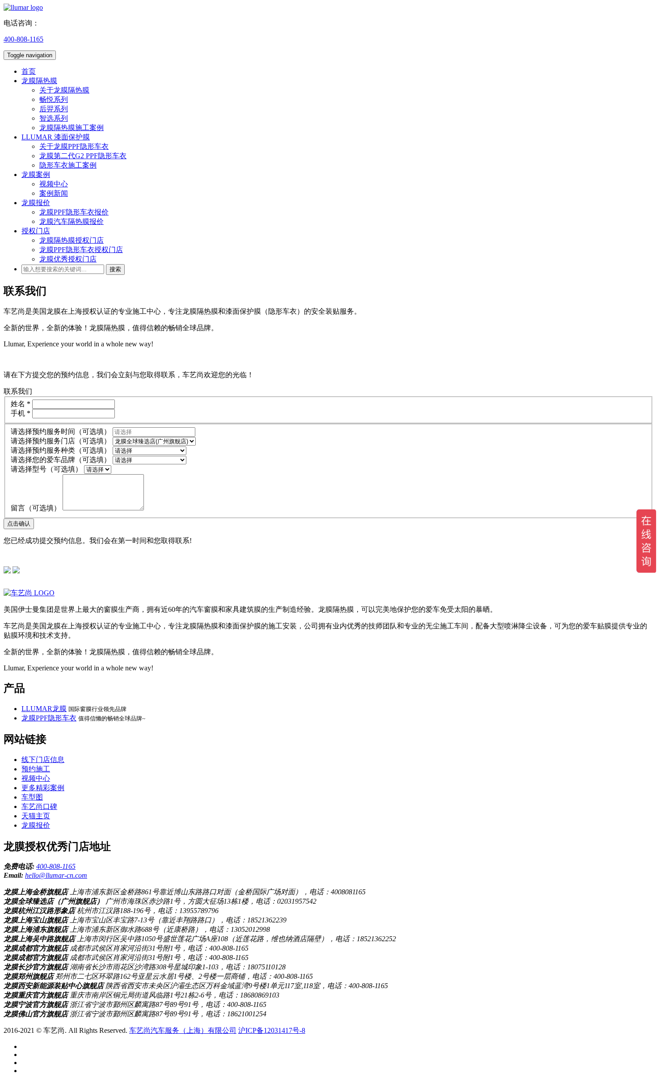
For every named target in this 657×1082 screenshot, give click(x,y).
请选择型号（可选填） (46, 469)
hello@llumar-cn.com (56, 875)
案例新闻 (53, 193)
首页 (28, 71)
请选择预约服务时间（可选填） (61, 431)
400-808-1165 (23, 39)
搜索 (115, 269)
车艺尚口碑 (39, 806)
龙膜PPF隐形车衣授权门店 (81, 249)
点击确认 (18, 523)
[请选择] (97, 469)
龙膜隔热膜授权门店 (71, 240)
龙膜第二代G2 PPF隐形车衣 (82, 156)
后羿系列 (53, 109)
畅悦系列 (53, 99)
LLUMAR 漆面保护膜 (55, 137)
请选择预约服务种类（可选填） (61, 450)
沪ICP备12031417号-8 (271, 1030)
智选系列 (53, 118)
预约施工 (35, 769)
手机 (20, 413)
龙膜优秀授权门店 (68, 259)
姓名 (20, 404)
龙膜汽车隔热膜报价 (71, 221)
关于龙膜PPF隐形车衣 (74, 146)
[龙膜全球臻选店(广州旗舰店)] (154, 441)
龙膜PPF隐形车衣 (48, 718)
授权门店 (35, 231)
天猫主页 (35, 816)
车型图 (32, 797)
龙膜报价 (35, 202)
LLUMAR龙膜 (44, 708)
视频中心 (53, 184)
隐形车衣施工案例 (68, 165)
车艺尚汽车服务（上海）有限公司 (182, 1030)
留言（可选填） (36, 508)
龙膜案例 (35, 174)
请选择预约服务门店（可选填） (61, 441)
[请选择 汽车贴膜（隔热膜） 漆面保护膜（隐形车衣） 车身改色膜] (149, 450)
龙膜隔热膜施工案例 (71, 127)
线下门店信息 (42, 759)
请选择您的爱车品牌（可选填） (61, 459)
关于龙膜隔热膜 (64, 90)
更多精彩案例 (42, 788)
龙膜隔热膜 (39, 80)
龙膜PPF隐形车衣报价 (74, 212)
